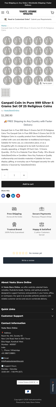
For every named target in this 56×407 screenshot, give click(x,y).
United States (26, 382)
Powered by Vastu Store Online (28, 402)
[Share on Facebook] (3, 196)
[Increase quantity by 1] (24, 175)
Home (4, 26)
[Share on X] (8, 196)
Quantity (4, 170)
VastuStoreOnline (11, 110)
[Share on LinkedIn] (13, 196)
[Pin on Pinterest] (18, 196)
